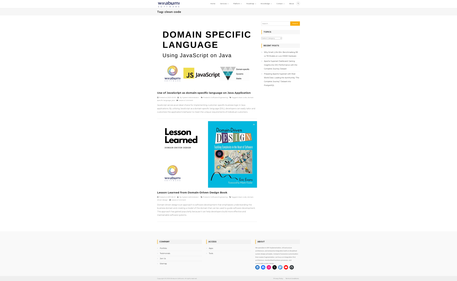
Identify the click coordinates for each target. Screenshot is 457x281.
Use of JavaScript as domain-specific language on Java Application (204, 92)
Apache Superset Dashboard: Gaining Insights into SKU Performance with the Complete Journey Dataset (280, 65)
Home (212, 4)
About (291, 4)
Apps (211, 248)
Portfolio (163, 248)
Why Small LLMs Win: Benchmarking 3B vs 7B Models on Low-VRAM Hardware (281, 54)
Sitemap (163, 264)
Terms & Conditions (292, 278)
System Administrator (190, 97)
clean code (242, 97)
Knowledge (265, 4)
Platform (236, 4)
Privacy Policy (278, 278)
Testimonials (165, 253)
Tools (211, 253)
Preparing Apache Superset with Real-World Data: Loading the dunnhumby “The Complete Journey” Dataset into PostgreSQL (281, 79)
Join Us (163, 258)
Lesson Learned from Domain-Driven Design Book (192, 192)
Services (223, 4)
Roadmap (250, 4)
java (173, 100)
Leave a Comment (186, 100)
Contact (279, 4)
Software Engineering (219, 97)
